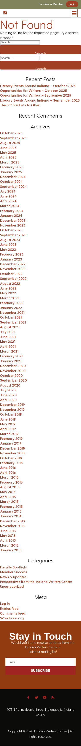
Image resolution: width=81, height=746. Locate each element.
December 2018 (12, 448)
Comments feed (12, 613)
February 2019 (11, 438)
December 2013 (12, 521)
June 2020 (8, 395)
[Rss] (53, 697)
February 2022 (11, 303)
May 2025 (8, 152)
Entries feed (9, 608)
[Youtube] (44, 697)
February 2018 (11, 463)
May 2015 (7, 492)
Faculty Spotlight (13, 567)
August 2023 (10, 240)
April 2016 (8, 472)
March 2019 (9, 434)
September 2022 (13, 278)
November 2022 (12, 269)
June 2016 (8, 467)
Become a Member (51, 4)
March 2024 (9, 206)
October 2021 (11, 317)
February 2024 (11, 211)
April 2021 (8, 346)
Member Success (13, 572)
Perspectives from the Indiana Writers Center (36, 581)
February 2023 (11, 254)
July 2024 (7, 191)
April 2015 (8, 497)
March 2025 (9, 162)
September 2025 (13, 138)
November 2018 (12, 453)
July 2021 (7, 332)
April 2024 (8, 201)
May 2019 (7, 424)
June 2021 (8, 337)
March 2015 (9, 501)
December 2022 (12, 264)
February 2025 (11, 167)
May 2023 (8, 249)
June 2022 (8, 288)
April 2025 (8, 157)
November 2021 (12, 312)
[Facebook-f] (28, 697)
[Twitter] (36, 697)
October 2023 (11, 230)
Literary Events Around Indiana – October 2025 (38, 86)
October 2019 (11, 414)
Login (72, 4)
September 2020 (13, 380)
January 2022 (11, 308)
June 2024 (8, 196)
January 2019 (10, 443)
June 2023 (8, 244)
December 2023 (12, 220)
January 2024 (11, 215)
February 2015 (11, 506)
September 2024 (13, 186)
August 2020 (10, 385)
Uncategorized (12, 586)
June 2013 (8, 531)
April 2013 (8, 540)
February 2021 (11, 356)
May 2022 (8, 293)
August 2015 (9, 487)
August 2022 (10, 283)
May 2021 (7, 341)
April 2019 (8, 429)
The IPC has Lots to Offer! (20, 105)
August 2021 (9, 327)
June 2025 (8, 148)
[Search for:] (40, 42)
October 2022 (11, 274)
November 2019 (12, 409)
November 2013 (12, 526)
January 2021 (10, 361)
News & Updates (13, 577)
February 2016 (11, 482)
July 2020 (8, 390)
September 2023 (13, 235)
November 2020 (12, 371)
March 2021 (9, 351)
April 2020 (8, 400)
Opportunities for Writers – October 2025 (33, 90)
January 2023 (11, 259)
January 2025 (11, 172)
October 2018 (11, 458)
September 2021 (13, 322)
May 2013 (7, 535)
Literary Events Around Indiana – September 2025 (40, 100)
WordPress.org (12, 618)
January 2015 (10, 511)
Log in (5, 603)
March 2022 (9, 298)
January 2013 (10, 550)
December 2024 (12, 177)
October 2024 (11, 181)
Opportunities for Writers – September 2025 (35, 95)
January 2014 (10, 516)
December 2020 (13, 366)
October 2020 (11, 375)
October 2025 (11, 133)
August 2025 (10, 143)
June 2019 (8, 419)
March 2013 (9, 545)
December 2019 (12, 404)
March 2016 (9, 477)
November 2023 (12, 225)
